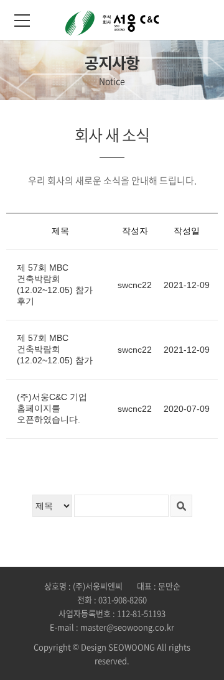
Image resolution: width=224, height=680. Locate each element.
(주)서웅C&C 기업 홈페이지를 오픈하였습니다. (52, 408)
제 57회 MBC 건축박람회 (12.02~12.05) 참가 (55, 349)
